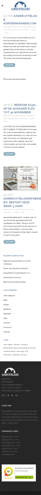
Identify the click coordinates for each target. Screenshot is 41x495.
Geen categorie (9, 296)
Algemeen (32, 27)
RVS (26, 351)
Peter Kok (25, 30)
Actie (5, 30)
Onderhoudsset (9, 351)
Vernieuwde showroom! (12, 277)
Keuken (24, 27)
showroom (12, 30)
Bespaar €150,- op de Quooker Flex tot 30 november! (20, 108)
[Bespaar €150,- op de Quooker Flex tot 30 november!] (20, 89)
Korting (33, 348)
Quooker (11, 119)
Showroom (7, 355)
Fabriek (17, 344)
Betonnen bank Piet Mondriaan (14, 282)
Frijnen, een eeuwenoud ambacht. (15, 268)
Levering (6, 332)
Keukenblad (8, 348)
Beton (23, 116)
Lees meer (9, 65)
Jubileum (24, 344)
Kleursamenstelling (21, 348)
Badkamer (7, 309)
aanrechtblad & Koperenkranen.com (16, 273)
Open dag (20, 351)
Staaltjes (16, 355)
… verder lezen (12, 423)
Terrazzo (23, 355)
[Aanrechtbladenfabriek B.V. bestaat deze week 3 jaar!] (20, 178)
